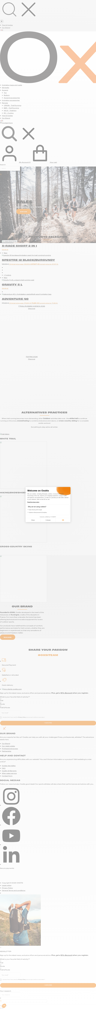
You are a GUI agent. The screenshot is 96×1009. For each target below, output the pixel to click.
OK (63, 520)
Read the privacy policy (33, 502)
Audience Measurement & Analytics (38, 512)
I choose (48, 520)
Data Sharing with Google (35, 509)
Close (33, 520)
